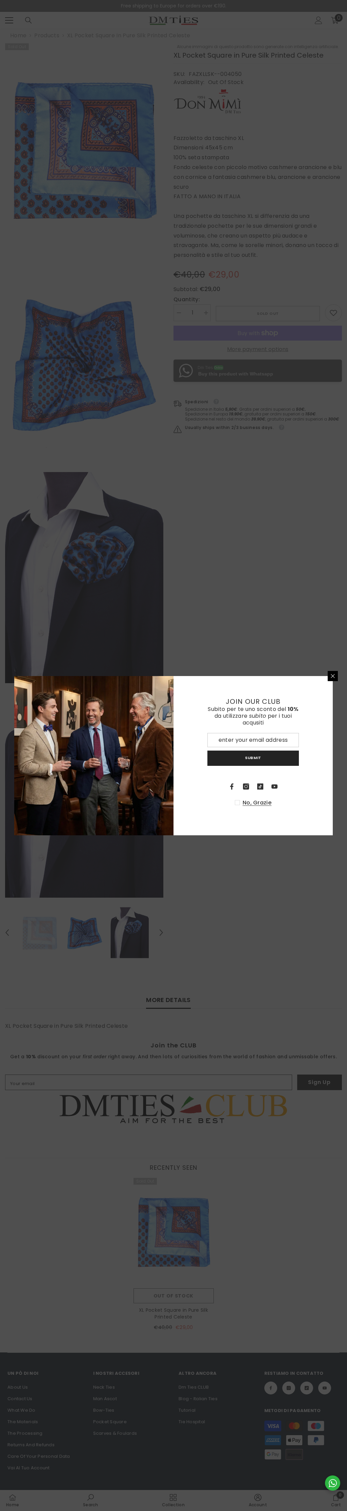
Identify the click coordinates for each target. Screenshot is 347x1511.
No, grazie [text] (257, 802)
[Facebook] (232, 786)
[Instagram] (246, 786)
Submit (253, 757)
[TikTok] (260, 786)
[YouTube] (274, 786)
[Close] (333, 676)
